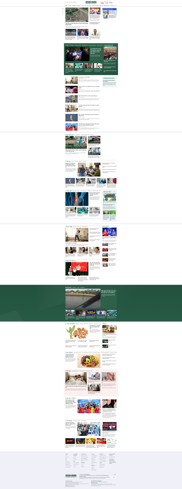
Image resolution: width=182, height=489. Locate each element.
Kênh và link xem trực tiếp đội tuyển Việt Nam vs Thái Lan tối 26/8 (112, 249)
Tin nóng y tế (71, 45)
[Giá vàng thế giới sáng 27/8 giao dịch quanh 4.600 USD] (80, 441)
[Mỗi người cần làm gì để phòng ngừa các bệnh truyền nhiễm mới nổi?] (70, 210)
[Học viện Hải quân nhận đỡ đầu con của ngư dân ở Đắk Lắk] (76, 269)
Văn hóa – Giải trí (70, 398)
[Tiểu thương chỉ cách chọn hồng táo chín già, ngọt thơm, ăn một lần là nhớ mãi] (91, 441)
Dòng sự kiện (107, 191)
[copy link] (63, 13)
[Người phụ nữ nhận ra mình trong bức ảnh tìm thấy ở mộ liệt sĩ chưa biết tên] (113, 211)
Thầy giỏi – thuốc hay (79, 323)
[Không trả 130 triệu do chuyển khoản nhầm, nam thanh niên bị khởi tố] (88, 170)
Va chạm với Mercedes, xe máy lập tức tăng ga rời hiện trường (70, 317)
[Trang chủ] (66, 6)
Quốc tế (80, 161)
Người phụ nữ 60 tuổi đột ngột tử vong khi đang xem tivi (93, 145)
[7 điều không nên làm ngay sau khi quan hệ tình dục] (76, 378)
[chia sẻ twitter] (63, 11)
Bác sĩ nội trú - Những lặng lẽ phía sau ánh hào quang (109, 61)
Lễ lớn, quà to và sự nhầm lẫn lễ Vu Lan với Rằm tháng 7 (88, 87)
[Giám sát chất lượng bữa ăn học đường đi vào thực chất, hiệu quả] (106, 12)
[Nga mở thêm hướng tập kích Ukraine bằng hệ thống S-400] (71, 117)
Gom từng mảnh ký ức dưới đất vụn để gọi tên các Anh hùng (106, 215)
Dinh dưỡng (97, 5)
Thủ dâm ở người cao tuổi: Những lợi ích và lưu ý (109, 387)
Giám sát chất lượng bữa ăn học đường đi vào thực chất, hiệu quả (112, 12)
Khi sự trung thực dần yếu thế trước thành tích (110, 71)
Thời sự (70, 5)
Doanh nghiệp (83, 420)
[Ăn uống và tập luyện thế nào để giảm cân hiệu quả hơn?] (71, 108)
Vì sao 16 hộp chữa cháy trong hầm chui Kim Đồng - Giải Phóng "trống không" (111, 185)
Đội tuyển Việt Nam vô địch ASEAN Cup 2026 (113, 244)
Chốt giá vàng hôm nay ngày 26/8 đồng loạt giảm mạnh (101, 446)
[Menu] (114, 5)
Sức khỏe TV (78, 5)
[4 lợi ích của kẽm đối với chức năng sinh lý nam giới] (109, 376)
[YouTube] (114, 474)
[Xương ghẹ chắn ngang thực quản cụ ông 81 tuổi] (79, 65)
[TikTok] (112, 474)
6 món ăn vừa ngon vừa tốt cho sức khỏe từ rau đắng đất (109, 361)
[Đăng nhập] (111, 1)
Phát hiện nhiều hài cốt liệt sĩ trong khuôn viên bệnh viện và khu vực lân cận (109, 203)
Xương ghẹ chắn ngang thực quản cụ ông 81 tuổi (79, 70)
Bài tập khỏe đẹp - (81, 78)
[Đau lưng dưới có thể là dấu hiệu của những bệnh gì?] (76, 199)
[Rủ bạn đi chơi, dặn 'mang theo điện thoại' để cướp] (80, 181)
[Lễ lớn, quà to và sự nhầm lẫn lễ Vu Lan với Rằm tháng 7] (71, 89)
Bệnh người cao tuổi (75, 190)
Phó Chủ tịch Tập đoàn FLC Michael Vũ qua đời (90, 185)
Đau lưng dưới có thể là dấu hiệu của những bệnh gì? (95, 194)
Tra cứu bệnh (74, 5)
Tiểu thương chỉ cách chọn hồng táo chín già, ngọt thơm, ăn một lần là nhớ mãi (91, 446)
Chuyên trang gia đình (112, 462)
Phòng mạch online (106, 5)
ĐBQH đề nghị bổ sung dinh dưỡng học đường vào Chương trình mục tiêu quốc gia (112, 16)
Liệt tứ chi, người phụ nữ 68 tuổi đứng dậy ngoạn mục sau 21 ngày (93, 157)
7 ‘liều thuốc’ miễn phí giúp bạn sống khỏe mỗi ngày (82, 341)
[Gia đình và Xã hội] (102, 3)
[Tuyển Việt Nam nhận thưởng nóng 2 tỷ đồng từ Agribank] (109, 426)
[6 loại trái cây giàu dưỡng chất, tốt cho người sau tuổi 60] (88, 361)
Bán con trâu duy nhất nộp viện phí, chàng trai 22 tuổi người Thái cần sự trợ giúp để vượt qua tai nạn (83, 279)
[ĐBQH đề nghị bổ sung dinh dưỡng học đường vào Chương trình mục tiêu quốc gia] (106, 16)
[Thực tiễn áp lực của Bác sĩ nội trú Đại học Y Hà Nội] (101, 313)
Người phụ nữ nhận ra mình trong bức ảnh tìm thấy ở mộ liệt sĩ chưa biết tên (112, 215)
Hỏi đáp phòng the (75, 370)
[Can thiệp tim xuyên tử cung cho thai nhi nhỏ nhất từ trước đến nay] (77, 54)
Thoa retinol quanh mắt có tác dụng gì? (94, 255)
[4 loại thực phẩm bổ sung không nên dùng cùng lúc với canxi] (109, 329)
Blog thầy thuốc (85, 45)
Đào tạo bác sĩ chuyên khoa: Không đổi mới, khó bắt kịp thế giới (110, 67)
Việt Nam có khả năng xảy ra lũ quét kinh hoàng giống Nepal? (76, 24)
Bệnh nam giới (95, 190)
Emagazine (74, 287)
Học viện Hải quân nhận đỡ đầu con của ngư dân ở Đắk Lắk (95, 264)
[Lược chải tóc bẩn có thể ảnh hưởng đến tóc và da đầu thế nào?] (70, 250)
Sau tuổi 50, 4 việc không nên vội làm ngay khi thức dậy (83, 346)
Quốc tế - (79, 117)
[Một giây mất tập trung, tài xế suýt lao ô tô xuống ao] (82, 298)
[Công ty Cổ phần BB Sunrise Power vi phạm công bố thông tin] (70, 441)
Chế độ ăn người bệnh (105, 352)
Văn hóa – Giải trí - (81, 126)
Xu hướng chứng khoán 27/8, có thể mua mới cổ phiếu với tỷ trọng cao (111, 446)
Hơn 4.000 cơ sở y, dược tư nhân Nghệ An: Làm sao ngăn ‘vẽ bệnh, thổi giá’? (69, 71)
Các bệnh (91, 134)
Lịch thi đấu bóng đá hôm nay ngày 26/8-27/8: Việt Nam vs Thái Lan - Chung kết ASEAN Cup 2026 (109, 238)
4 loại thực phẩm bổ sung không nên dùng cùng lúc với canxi (109, 335)
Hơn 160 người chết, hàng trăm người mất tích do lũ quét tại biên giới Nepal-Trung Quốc (70, 38)
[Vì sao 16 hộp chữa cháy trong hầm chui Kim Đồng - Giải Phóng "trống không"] (112, 181)
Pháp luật (76, 161)
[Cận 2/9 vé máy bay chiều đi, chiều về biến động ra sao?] (88, 429)
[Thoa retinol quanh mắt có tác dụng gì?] (94, 250)
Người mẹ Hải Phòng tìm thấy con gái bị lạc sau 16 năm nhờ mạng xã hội (112, 264)
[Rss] (115, 474)
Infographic (82, 287)
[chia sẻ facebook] (63, 9)
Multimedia (68, 287)
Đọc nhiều (106, 226)
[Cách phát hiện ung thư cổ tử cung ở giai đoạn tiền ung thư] (94, 387)
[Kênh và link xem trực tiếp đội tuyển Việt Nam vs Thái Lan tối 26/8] (105, 249)
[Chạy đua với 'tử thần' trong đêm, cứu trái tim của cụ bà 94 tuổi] (98, 65)
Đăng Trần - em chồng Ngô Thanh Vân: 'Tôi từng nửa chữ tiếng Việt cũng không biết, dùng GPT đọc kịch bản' (109, 410)
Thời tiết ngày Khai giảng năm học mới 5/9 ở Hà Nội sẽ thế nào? (95, 23)
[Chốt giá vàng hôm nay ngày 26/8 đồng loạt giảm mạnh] (101, 441)
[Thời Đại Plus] (111, 3)
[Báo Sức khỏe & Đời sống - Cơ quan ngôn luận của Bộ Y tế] (91, 2)
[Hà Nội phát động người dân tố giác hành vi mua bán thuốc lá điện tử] (89, 65)
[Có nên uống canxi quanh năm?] (105, 346)
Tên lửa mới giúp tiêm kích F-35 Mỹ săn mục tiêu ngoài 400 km (109, 172)
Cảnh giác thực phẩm (114, 352)
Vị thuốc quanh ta (97, 323)
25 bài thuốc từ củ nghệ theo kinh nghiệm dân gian (95, 327)
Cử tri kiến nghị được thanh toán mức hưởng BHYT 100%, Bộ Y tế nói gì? (113, 254)
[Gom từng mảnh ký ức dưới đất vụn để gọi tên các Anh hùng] (106, 211)
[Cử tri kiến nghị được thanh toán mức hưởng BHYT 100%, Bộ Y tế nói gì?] (105, 255)
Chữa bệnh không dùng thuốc (84, 460)
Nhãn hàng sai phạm (76, 420)
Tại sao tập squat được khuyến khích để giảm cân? (95, 236)
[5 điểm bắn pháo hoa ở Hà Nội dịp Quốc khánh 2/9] (91, 313)
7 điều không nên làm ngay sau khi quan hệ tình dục (76, 387)
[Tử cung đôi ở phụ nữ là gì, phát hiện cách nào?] (82, 210)
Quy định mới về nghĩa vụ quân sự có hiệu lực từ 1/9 (111, 317)
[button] (113, 191)
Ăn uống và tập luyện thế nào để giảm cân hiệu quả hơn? (88, 106)
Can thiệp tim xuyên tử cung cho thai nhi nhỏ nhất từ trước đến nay (95, 51)
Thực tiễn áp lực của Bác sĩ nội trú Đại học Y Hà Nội (101, 317)
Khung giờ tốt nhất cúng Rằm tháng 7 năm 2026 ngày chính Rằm (112, 259)
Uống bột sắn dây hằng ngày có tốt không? (94, 346)
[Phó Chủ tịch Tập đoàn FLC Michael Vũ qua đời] (91, 181)
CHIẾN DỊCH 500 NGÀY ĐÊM (108, 201)
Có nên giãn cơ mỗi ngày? (84, 77)
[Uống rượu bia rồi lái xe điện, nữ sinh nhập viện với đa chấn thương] (76, 142)
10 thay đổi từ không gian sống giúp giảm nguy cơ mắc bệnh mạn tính (70, 341)
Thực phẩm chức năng (102, 461)
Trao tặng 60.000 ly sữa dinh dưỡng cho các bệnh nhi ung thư (70, 278)
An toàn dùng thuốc (76, 462)
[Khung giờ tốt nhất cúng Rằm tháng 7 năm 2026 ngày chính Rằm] (105, 260)
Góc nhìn (84, 161)
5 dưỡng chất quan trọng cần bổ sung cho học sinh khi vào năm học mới (109, 364)
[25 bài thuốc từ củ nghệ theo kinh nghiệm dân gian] (76, 332)
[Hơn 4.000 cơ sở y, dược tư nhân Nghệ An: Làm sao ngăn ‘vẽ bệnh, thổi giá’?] (69, 65)
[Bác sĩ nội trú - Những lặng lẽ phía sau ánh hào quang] (110, 53)
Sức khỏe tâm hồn (94, 462)
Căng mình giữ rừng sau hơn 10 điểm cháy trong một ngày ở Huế (108, 164)
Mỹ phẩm (74, 226)
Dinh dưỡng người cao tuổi (86, 352)
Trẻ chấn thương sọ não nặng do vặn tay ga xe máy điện (94, 215)
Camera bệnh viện (100, 45)
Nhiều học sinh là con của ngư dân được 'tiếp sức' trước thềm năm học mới (94, 278)
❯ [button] (102, 45)
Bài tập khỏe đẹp (85, 226)
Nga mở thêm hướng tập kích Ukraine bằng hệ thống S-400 (88, 115)
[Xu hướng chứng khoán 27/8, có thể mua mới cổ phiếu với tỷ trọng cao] (112, 441)
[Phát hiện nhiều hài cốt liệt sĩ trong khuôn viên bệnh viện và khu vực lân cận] (109, 197)
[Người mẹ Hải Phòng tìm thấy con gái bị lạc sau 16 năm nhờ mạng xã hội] (105, 265)
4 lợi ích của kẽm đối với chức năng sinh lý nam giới (109, 382)
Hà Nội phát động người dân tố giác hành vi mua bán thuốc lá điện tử (89, 70)
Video (78, 287)
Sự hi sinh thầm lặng (92, 45)
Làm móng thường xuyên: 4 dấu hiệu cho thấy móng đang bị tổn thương (95, 233)
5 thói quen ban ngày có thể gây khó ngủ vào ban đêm (95, 240)
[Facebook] (103, 1)
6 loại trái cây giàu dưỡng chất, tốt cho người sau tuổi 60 (69, 356)
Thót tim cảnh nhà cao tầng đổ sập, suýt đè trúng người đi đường (80, 317)
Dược (85, 5)
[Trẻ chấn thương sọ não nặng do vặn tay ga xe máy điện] (94, 210)
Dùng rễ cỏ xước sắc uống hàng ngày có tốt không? (70, 346)
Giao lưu (74, 458)
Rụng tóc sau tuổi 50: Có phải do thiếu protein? (82, 255)
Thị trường (111, 5)
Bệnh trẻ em (93, 461)
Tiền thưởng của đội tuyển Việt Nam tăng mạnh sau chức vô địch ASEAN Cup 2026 (88, 124)
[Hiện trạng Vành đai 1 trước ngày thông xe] (71, 99)
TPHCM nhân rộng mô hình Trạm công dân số (109, 169)
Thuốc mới (74, 465)
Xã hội (72, 161)
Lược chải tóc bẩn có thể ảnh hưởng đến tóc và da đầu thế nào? (70, 255)
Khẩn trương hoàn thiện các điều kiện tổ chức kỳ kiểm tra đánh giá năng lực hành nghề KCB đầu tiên (95, 16)
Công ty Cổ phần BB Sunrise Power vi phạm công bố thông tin (70, 446)
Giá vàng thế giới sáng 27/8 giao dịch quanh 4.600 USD (80, 446)
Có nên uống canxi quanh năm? (112, 345)
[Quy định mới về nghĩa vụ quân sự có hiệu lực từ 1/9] (112, 313)
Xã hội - (79, 89)
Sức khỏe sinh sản (82, 370)
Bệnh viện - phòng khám (88, 323)
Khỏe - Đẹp (101, 5)
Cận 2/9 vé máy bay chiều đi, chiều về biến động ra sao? (70, 424)
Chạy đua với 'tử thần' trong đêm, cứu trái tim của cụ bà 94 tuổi (98, 70)
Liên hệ (114, 477)
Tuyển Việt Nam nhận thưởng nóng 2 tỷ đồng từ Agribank (109, 432)
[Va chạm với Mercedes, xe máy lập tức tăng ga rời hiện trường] (70, 313)
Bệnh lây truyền (89, 370)
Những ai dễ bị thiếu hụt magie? (112, 340)
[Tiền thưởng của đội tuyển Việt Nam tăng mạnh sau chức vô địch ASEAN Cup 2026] (71, 127)
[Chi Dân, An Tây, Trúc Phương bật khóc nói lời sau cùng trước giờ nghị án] (82, 32)
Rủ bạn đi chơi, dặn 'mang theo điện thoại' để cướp (80, 185)
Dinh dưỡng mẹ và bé (77, 352)
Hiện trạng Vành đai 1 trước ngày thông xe (87, 95)
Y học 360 (82, 5)
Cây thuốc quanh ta (84, 458)
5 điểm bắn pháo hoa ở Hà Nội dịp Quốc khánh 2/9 (90, 317)
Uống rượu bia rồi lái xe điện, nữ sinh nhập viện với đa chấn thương (75, 150)
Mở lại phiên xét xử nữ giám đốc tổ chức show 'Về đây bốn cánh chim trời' (101, 185)
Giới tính (93, 5)
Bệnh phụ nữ (90, 190)
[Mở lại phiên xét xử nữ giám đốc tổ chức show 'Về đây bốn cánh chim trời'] (101, 181)
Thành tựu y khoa (78, 45)
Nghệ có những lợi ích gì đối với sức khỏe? (94, 341)
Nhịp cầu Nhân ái (70, 260)
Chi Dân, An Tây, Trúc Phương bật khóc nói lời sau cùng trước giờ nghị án (82, 38)
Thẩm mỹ (79, 226)
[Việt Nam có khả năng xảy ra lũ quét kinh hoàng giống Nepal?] (76, 15)
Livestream (74, 459)
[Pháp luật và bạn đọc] (106, 3)
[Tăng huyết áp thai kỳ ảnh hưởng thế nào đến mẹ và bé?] (94, 376)
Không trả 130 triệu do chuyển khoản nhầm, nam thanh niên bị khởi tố (70, 165)
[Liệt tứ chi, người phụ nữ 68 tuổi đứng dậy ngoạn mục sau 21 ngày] (94, 151)
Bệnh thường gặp (83, 190)
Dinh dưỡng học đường (96, 352)
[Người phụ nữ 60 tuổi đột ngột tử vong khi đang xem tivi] (94, 140)
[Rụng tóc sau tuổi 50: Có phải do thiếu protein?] (82, 250)
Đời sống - (80, 97)
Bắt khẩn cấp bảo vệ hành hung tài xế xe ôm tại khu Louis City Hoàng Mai (95, 38)
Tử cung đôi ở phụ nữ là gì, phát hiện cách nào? (82, 215)
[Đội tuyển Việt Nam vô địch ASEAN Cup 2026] (105, 244)
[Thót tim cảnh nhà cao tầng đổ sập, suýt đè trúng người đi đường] (80, 313)
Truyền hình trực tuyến (85, 134)
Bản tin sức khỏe (77, 134)
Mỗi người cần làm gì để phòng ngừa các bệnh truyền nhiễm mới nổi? (70, 215)
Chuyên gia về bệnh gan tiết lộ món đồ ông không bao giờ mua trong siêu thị (108, 355)
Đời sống (110, 463)
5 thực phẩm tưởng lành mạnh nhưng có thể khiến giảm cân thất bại (108, 358)
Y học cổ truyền (89, 5)
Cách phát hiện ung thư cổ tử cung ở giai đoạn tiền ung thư (94, 393)
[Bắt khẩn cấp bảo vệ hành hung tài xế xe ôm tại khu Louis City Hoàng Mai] (95, 32)
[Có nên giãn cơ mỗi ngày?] (71, 80)
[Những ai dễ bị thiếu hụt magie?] (105, 341)
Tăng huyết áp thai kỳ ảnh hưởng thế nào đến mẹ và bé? (94, 381)
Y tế (67, 5)
